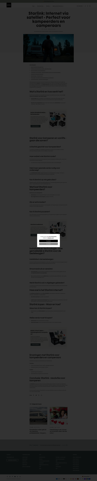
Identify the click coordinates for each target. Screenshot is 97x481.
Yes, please (48, 240)
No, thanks (48, 243)
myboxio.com (51, 238)
